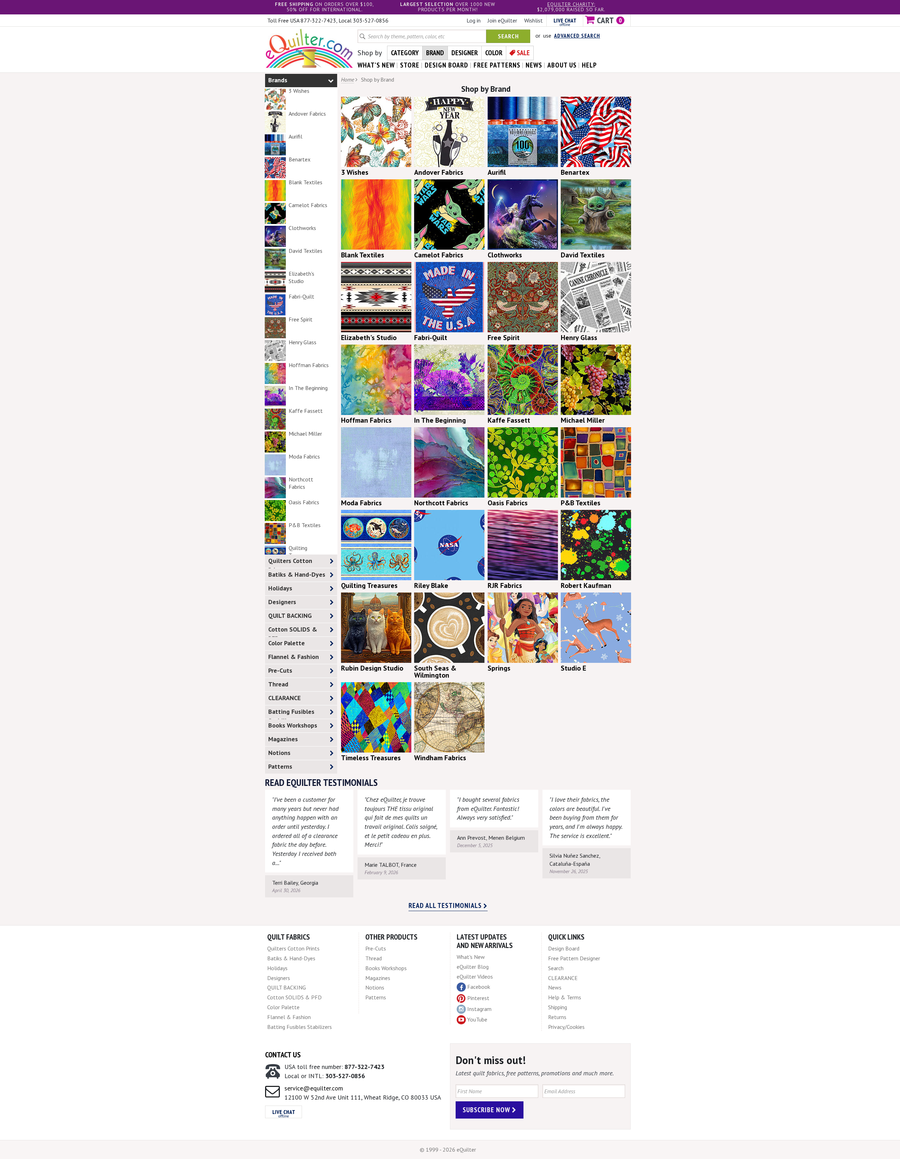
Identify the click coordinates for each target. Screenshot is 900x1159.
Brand (435, 52)
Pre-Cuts (280, 670)
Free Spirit (301, 319)
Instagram (479, 1008)
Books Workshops (292, 725)
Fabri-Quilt (301, 296)
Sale (523, 52)
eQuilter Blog (473, 966)
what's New (376, 65)
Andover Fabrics (307, 113)
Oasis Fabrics (304, 502)
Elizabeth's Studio (301, 277)
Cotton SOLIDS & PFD (292, 630)
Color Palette (286, 643)
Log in (474, 20)
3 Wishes (299, 90)
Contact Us (283, 1054)
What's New (471, 956)
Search (508, 36)
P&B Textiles (305, 525)
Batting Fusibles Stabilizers (291, 713)
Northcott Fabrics (301, 483)
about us (562, 65)
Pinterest (478, 997)
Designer (464, 52)
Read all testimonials (446, 905)
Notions (279, 753)
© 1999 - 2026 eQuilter (448, 1149)
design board (446, 65)
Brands (277, 80)
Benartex (299, 159)
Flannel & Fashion (293, 657)
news (534, 65)
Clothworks (302, 227)
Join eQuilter (502, 20)
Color (493, 52)
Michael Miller (305, 433)
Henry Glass (302, 342)
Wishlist (533, 20)
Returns (557, 1016)
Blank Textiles (305, 182)
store (409, 65)
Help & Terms (564, 997)
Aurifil (295, 136)
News (554, 987)
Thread (278, 684)
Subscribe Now (487, 1109)
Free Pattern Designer (574, 958)
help (589, 65)
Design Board (563, 948)
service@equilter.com (313, 1088)
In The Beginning (308, 387)
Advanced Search (577, 35)
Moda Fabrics (304, 456)
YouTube (477, 1019)
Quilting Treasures (300, 551)
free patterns (497, 65)
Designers (282, 602)
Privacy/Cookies (566, 1026)
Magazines (283, 739)
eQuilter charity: (571, 4)
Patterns (280, 766)
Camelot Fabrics (308, 205)
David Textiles (305, 250)
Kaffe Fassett (306, 410)
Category (405, 52)
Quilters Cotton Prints (290, 562)
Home (347, 79)
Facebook (478, 986)
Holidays (280, 588)
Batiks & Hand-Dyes (296, 574)
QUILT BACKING (290, 615)
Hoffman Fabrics (309, 365)
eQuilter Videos (475, 976)
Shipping (557, 1007)
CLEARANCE (284, 698)
